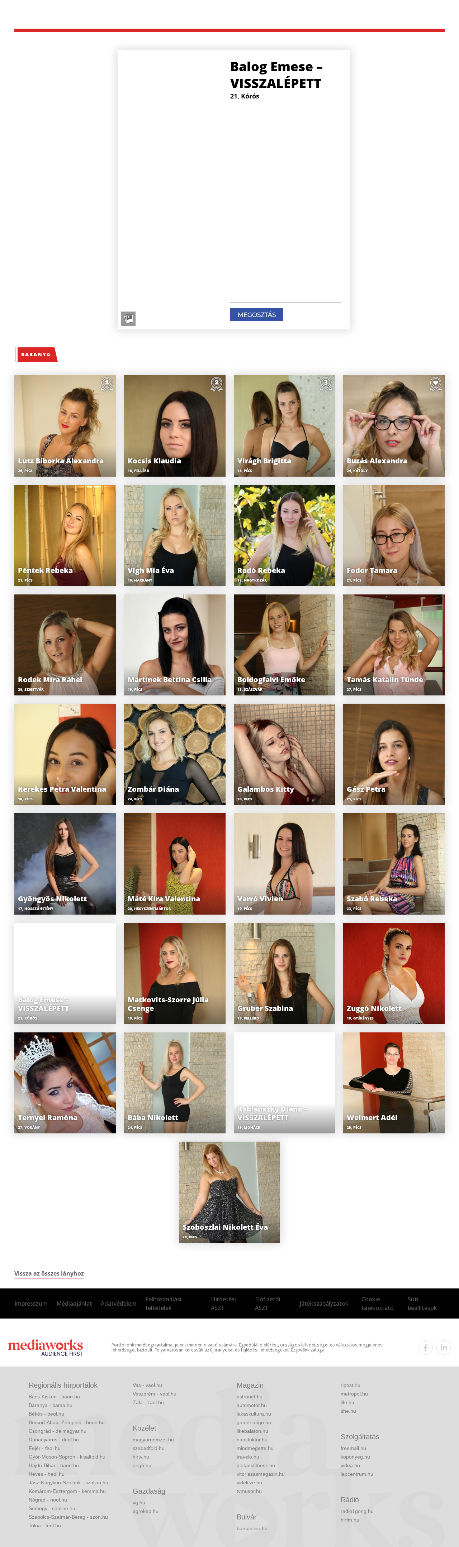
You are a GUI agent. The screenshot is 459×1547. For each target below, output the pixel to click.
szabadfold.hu (149, 1448)
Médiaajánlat (74, 1303)
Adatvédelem (119, 1303)
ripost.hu (350, 1385)
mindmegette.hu (255, 1448)
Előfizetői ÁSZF (267, 1303)
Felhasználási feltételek (163, 1303)
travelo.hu (248, 1457)
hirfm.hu (350, 1520)
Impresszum (31, 1303)
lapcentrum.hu (357, 1474)
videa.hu (350, 1465)
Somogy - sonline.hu (52, 1508)
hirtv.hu (141, 1457)
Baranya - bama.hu (50, 1405)
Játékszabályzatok (324, 1303)
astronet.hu (249, 1396)
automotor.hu (252, 1405)
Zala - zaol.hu (148, 1402)
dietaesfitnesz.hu (256, 1465)
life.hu (347, 1402)
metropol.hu (354, 1394)
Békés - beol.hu (46, 1414)
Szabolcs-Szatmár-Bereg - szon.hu (68, 1517)
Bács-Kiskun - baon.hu (54, 1396)
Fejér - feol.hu (45, 1448)
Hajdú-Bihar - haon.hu (54, 1465)
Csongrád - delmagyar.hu (57, 1431)
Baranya (36, 354)
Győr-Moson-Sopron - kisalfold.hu (67, 1457)
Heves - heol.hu (47, 1474)
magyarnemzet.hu (153, 1439)
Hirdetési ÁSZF (223, 1303)
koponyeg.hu (355, 1457)
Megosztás (257, 314)
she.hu (348, 1411)
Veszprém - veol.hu (154, 1394)
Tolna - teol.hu (45, 1525)
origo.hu (142, 1465)
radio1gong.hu (357, 1511)
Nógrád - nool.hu (48, 1500)
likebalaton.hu (252, 1431)
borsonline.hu (252, 1528)
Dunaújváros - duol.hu (54, 1439)
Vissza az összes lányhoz (49, 1273)
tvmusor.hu (249, 1491)
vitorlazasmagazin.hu (261, 1474)
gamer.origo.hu (254, 1422)
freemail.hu (353, 1448)
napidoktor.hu (252, 1439)
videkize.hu (249, 1482)
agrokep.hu (145, 1511)
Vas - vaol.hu (147, 1385)
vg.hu (139, 1502)
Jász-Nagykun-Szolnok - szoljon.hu (68, 1482)
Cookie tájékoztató (377, 1303)
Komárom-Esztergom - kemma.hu (67, 1491)
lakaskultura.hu (254, 1414)
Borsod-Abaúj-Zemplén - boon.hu (67, 1422)
